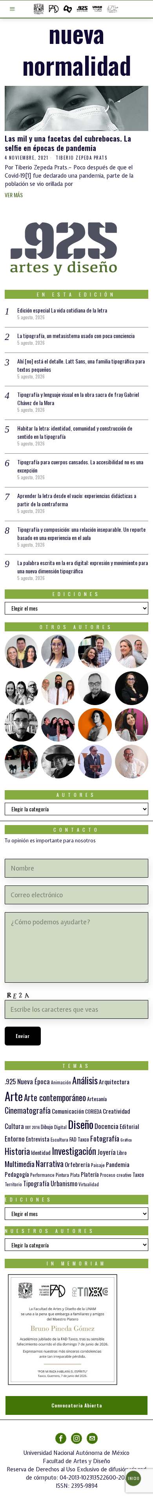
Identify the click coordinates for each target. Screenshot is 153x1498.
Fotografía (104, 1138)
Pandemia (117, 1164)
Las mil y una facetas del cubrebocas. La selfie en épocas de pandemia (68, 143)
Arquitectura (114, 1081)
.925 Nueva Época (27, 1081)
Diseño (80, 1124)
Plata (75, 1175)
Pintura (62, 1174)
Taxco (138, 1174)
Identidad (41, 1152)
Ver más (14, 195)
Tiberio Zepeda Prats (81, 158)
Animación (61, 1082)
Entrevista (37, 1138)
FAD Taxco (79, 1139)
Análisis (85, 1080)
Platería (90, 1174)
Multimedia (20, 1163)
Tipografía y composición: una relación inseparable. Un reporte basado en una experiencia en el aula (81, 533)
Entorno (15, 1138)
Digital (60, 1127)
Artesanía (97, 1098)
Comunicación (68, 1111)
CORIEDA (93, 1111)
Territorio (13, 1184)
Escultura (59, 1139)
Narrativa (50, 1163)
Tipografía (36, 1183)
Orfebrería (77, 1164)
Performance (42, 1175)
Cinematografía (28, 1110)
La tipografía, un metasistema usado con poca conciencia (76, 335)
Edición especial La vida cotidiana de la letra (62, 310)
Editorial (129, 1126)
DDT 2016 (32, 1127)
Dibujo (47, 1127)
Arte (14, 1095)
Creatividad (116, 1110)
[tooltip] (21, 651)
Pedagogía (17, 1174)
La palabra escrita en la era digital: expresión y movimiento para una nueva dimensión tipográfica (82, 566)
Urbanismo (64, 1183)
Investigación (74, 1150)
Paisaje (98, 1165)
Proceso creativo (115, 1175)
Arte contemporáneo (55, 1097)
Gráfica (125, 1139)
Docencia (106, 1126)
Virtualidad (88, 1184)
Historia (17, 1150)
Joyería (106, 1152)
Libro (122, 1152)
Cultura (14, 1126)
